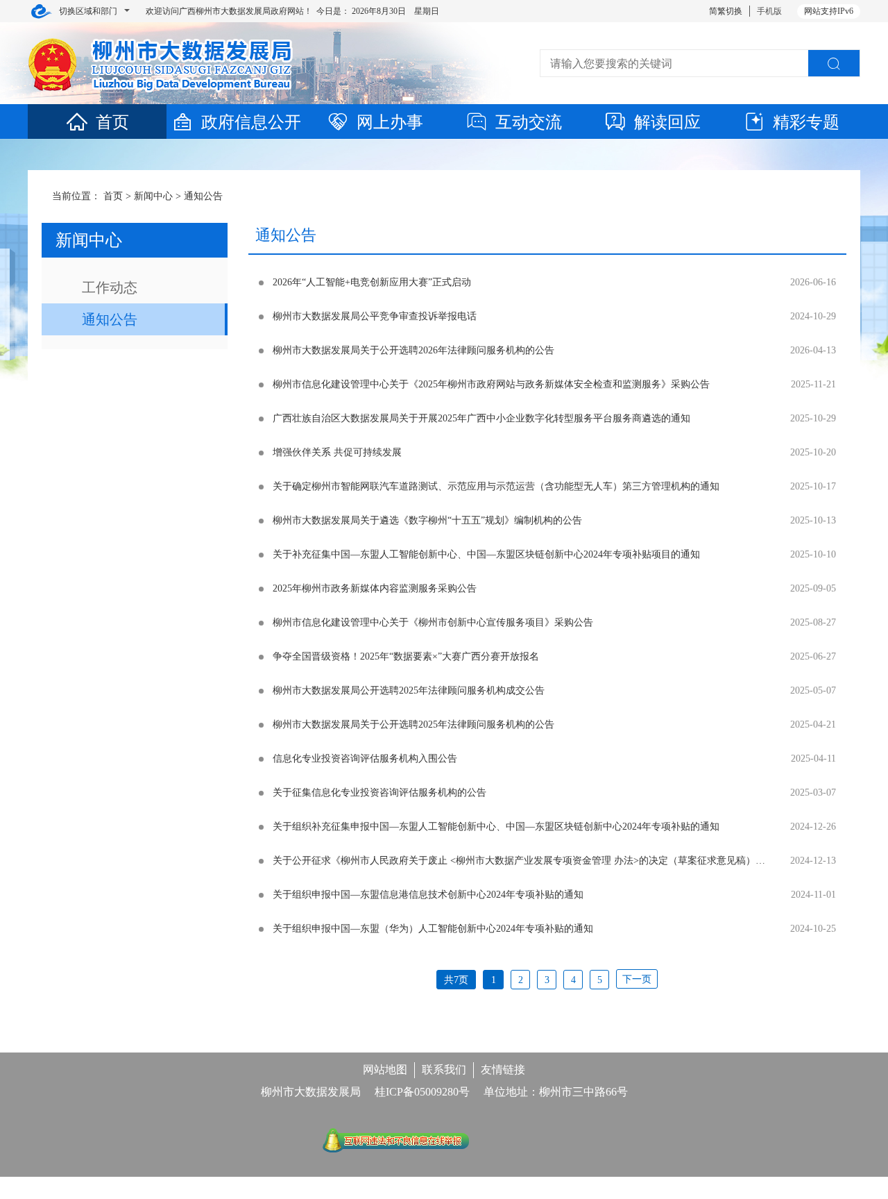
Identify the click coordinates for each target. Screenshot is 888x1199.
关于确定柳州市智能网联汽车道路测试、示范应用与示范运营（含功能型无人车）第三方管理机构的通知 (496, 486)
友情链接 (503, 1069)
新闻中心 (153, 196)
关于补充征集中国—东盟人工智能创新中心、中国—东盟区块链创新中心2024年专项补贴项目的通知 (486, 554)
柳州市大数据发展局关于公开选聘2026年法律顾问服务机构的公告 (413, 350)
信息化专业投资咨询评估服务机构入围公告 (365, 758)
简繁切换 (725, 11)
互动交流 (528, 122)
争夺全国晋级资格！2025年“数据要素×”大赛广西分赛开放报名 (406, 656)
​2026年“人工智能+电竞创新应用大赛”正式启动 (372, 282)
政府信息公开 (251, 122)
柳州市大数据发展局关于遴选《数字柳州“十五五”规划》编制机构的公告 (427, 520)
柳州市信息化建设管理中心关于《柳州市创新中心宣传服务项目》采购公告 (433, 622)
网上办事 (390, 122)
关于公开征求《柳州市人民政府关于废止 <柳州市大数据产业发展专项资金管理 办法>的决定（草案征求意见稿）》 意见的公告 (545, 860)
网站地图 (385, 1069)
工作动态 (109, 287)
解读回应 (667, 122)
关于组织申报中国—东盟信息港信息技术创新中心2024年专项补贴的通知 (428, 894)
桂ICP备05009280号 (422, 1092)
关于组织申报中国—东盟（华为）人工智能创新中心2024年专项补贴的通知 (433, 928)
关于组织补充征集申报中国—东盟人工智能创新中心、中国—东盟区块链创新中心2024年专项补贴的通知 (496, 826)
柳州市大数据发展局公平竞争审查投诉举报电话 (375, 316)
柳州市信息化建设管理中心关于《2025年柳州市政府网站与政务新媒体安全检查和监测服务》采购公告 (491, 384)
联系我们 (444, 1069)
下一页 (636, 979)
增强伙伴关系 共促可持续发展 (337, 452)
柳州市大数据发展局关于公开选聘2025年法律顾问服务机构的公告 (413, 724)
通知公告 (203, 196)
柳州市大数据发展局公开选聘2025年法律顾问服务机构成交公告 (409, 690)
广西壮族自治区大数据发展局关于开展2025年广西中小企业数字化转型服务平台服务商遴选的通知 (481, 418)
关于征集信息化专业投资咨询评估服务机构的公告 (379, 792)
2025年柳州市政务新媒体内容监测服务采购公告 (375, 588)
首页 (112, 122)
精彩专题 (806, 122)
